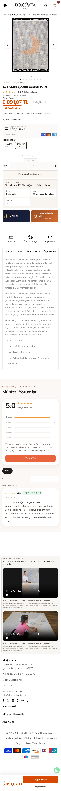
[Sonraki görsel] (53, 45)
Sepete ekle (40, 779)
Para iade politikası (13, 738)
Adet (5, 166)
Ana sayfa (7, 15)
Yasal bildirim (39, 743)
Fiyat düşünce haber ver (30, 174)
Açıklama (9, 251)
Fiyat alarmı (40, 787)
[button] (16, 216)
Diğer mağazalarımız (12, 679)
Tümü (7, 471)
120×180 (8, 145)
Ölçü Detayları (51, 251)
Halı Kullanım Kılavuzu (29, 251)
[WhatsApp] (57, 770)
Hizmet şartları (49, 738)
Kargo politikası (23, 743)
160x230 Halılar (21, 15)
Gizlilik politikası (32, 738)
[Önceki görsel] (7, 45)
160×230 (21, 145)
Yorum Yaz (30, 458)
